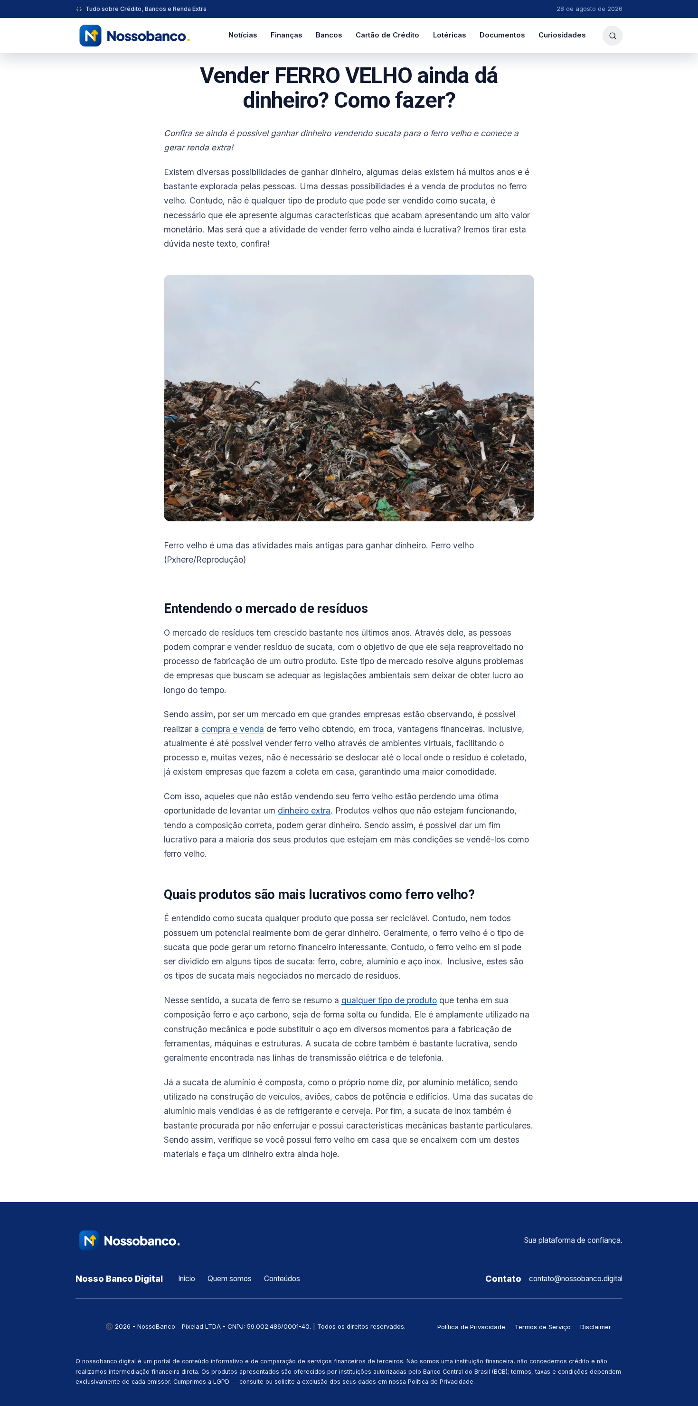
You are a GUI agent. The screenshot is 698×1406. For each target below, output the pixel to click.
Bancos (329, 35)
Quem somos (230, 1278)
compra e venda (232, 729)
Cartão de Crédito (387, 35)
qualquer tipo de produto (389, 1000)
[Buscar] (613, 36)
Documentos (502, 35)
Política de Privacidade (471, 1327)
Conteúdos (282, 1278)
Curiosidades (561, 35)
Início (186, 1278)
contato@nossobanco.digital (576, 1278)
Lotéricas (449, 35)
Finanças (286, 35)
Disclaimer (595, 1327)
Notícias (242, 35)
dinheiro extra (304, 810)
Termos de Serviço (543, 1327)
